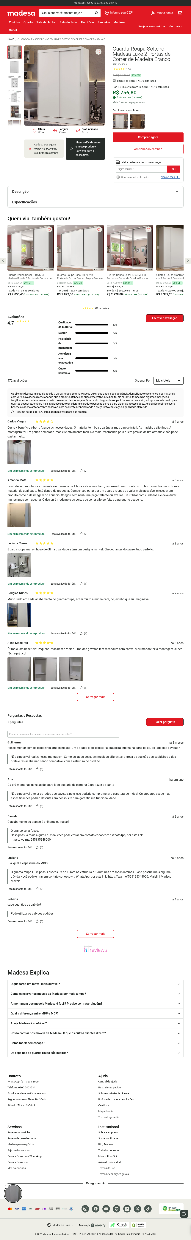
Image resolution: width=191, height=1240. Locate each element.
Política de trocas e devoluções (116, 1099)
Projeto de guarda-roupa (21, 1138)
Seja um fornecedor (18, 1150)
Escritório (87, 22)
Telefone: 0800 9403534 (21, 1087)
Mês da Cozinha (16, 1168)
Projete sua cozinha (151, 26)
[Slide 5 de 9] (14, 111)
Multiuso (119, 22)
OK (174, 169)
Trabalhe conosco (108, 1150)
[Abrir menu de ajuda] (184, 1214)
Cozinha (14, 22)
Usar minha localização (134, 177)
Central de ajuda (107, 1081)
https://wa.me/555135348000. (128, 876)
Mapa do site (105, 1111)
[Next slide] (188, 261)
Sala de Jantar (46, 22)
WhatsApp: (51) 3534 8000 (23, 1081)
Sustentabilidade (108, 1138)
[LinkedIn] (127, 1209)
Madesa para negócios (20, 1144)
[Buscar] (70, 13)
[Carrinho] (180, 13)
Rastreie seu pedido (109, 1087)
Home (10, 39)
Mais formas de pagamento (129, 102)
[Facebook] (95, 1209)
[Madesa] (21, 13)
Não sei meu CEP (170, 177)
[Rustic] (137, 121)
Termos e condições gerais (113, 1174)
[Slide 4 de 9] (14, 96)
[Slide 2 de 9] (14, 67)
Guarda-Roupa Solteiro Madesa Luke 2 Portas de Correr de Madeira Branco (61, 39)
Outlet (13, 30)
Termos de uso (106, 1168)
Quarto (28, 22)
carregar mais (95, 697)
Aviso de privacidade (110, 1162)
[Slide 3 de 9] (14, 82)
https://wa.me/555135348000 (31, 839)
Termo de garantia (108, 1117)
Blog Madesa (105, 1144)
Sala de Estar (68, 22)
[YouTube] (106, 1209)
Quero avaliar (165, 318)
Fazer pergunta (165, 722)
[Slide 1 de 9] (14, 52)
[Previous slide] (3, 261)
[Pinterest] (116, 1209)
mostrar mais (95, 934)
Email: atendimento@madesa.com (27, 1093)
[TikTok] (148, 1209)
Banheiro (104, 22)
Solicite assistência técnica (113, 1093)
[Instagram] (85, 1209)
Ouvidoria (103, 1105)
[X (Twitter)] (137, 1209)
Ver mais (174, 26)
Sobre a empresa (108, 1132)
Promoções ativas (17, 1162)
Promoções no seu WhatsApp (24, 1156)
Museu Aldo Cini (107, 1156)
